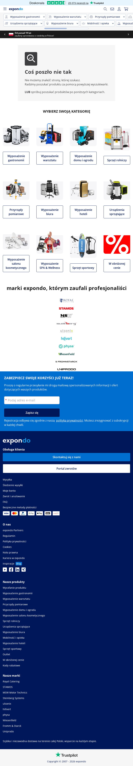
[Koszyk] (126, 9)
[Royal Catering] (66, 300)
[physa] (66, 346)
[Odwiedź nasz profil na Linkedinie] (17, 571)
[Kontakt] (112, 9)
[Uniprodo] (66, 369)
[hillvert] (66, 339)
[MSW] (66, 316)
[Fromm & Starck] (67, 362)
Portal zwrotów (66, 468)
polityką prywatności (69, 420)
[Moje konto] (119, 9)
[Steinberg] (66, 323)
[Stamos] (66, 308)
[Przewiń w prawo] (128, 34)
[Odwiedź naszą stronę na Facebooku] (11, 571)
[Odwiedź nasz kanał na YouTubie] (5, 571)
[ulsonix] (66, 331)
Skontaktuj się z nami (67, 457)
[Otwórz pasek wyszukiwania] (105, 9)
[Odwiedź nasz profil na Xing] (23, 571)
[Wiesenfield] (66, 354)
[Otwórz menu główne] (4, 9)
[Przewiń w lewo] (4, 34)
